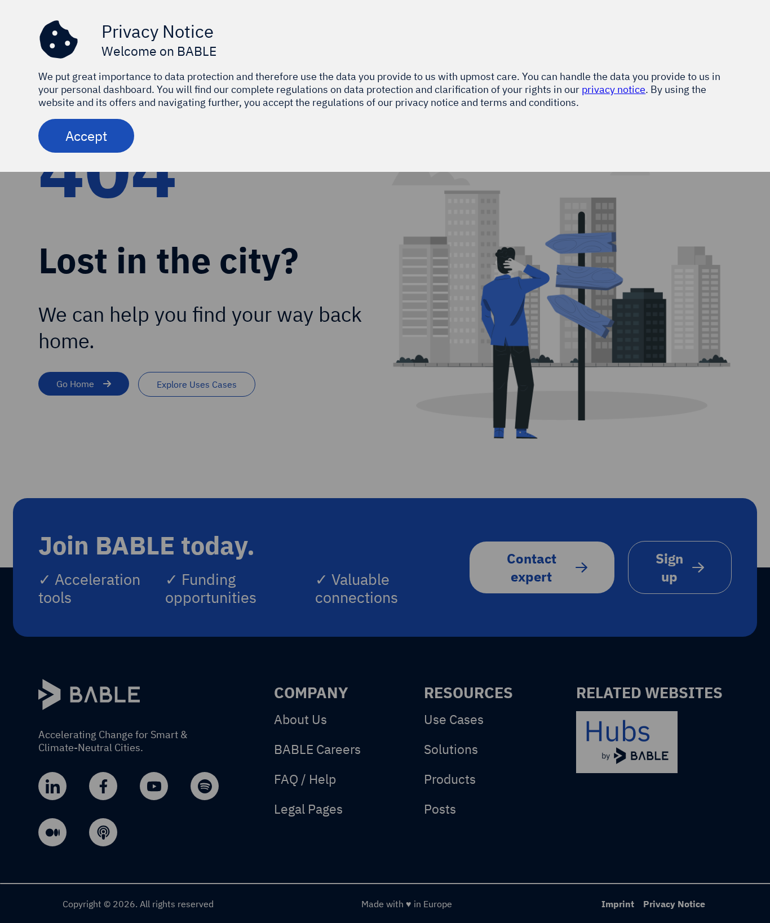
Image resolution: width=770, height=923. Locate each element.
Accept (86, 136)
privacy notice (613, 89)
